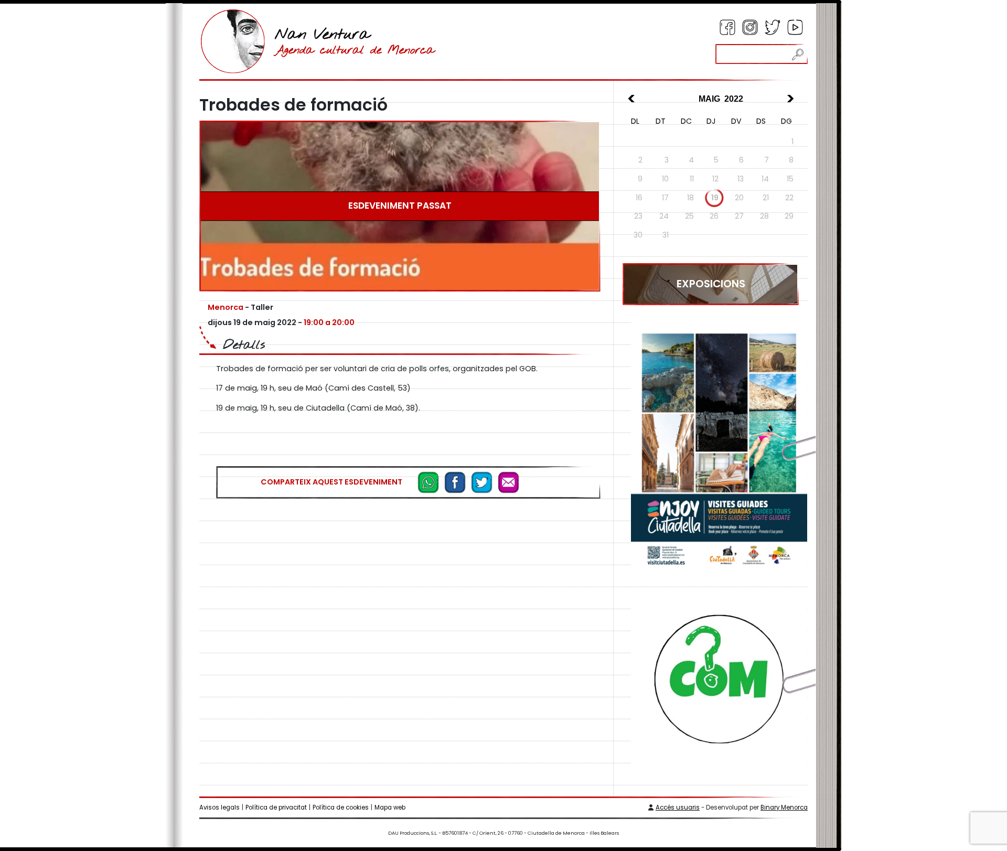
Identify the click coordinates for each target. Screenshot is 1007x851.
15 (790, 179)
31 (665, 235)
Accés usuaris (678, 807)
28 (764, 216)
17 (665, 197)
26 (714, 216)
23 (638, 216)
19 (715, 197)
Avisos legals (219, 807)
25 (689, 216)
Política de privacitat (276, 807)
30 (638, 235)
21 (766, 197)
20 (739, 197)
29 (789, 216)
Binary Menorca (784, 807)
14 (765, 179)
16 (639, 197)
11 (692, 179)
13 (740, 179)
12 (715, 179)
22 (789, 197)
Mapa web (389, 807)
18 (690, 197)
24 (664, 216)
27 (739, 216)
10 (665, 179)
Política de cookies (341, 807)
